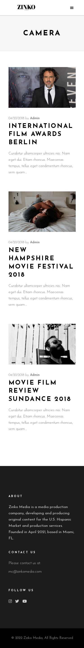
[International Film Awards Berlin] (42, 87)
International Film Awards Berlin (41, 134)
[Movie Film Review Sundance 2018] (42, 344)
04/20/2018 (16, 118)
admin (35, 118)
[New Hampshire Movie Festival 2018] (42, 211)
